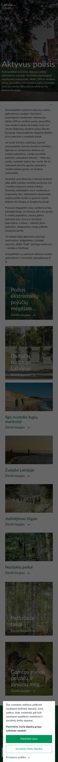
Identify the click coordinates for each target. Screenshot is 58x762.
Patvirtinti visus (29, 739)
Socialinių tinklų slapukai (28, 749)
